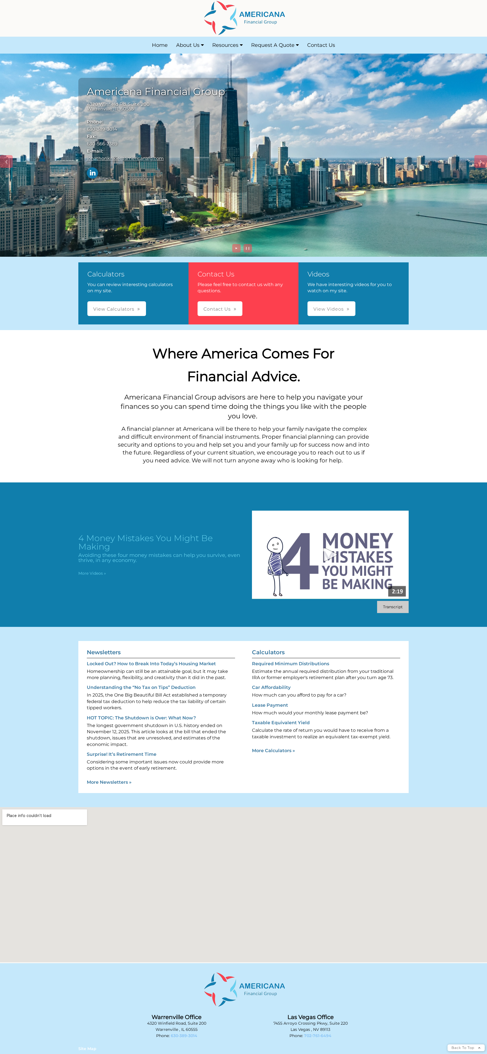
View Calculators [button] (113, 309)
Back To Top (463, 1048)
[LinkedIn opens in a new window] (92, 173)
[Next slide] (480, 161)
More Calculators (273, 750)
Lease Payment (270, 705)
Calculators (268, 652)
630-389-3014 (184, 1035)
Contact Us (321, 45)
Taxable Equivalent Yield (281, 722)
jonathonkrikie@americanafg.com (125, 158)
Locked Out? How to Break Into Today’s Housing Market (151, 663)
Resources (225, 45)
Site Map (87, 1048)
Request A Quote (273, 45)
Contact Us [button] (217, 309)
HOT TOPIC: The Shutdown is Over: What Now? (141, 718)
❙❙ (247, 248)
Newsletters (104, 652)
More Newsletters (109, 782)
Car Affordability (271, 687)
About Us (188, 45)
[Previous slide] (6, 161)
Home (160, 45)
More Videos (92, 573)
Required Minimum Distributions (290, 663)
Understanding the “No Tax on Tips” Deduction (141, 687)
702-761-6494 (317, 1035)
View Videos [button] (328, 309)
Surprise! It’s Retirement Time (121, 754)
